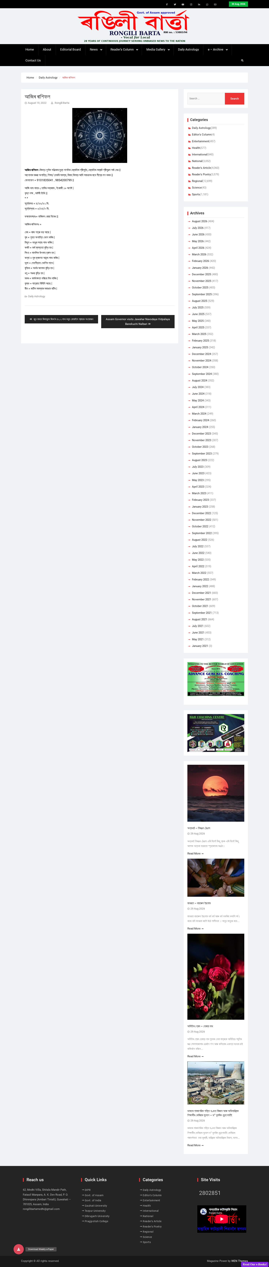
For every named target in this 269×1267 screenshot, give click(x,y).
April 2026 (198, 247)
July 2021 (197, 626)
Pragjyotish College (96, 1221)
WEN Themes (239, 1261)
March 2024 (199, 413)
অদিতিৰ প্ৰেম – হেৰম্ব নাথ (200, 1026)
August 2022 (199, 539)
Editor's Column (201, 134)
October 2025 (200, 287)
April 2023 (198, 486)
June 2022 (198, 553)
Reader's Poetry (201, 174)
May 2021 (198, 639)
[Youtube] (183, 4)
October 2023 (200, 446)
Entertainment (200, 141)
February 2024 (200, 420)
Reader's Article (201, 167)
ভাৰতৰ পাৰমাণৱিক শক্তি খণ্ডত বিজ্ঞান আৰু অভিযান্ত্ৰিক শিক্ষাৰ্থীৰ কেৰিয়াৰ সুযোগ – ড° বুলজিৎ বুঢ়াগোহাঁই (213, 1113)
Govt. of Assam (94, 1195)
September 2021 (202, 612)
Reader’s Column (122, 49)
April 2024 (198, 407)
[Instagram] (191, 4)
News (94, 49)
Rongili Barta (62, 102)
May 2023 (198, 480)
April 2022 (198, 566)
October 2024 (200, 367)
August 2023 (199, 460)
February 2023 (200, 500)
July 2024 (197, 387)
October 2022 (200, 526)
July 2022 (197, 546)
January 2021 (200, 646)
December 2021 (201, 593)
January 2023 (200, 506)
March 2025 (199, 334)
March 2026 (199, 254)
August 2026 (199, 221)
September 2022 (202, 533)
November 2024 (201, 360)
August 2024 (199, 380)
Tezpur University (95, 1210)
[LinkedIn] (199, 4)
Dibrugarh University (97, 1216)
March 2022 (199, 573)
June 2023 (198, 473)
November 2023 (201, 440)
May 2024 (198, 400)
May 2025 (198, 321)
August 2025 (199, 301)
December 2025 (201, 274)
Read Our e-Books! (255, 1264)
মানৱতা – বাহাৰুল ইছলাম (199, 903)
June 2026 (198, 234)
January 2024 (200, 427)
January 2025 (200, 347)
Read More (194, 853)
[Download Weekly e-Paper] (19, 1249)
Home (29, 49)
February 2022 (200, 579)
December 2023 (201, 433)
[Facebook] (167, 4)
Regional (197, 181)
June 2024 (198, 393)
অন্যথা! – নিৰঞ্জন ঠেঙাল (198, 828)
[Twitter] (175, 4)
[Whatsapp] (207, 4)
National (197, 161)
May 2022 (198, 559)
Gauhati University (96, 1205)
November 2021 (201, 599)
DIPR (88, 1189)
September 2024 (202, 374)
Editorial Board (70, 49)
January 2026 (200, 267)
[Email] (215, 4)
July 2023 (197, 466)
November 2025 (201, 281)
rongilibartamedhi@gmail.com (41, 1209)
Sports (196, 194)
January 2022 (200, 586)
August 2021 (199, 619)
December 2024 (201, 354)
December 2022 (201, 513)
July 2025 (197, 307)
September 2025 (202, 294)
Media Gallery (155, 49)
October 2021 (200, 606)
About (47, 49)
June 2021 (198, 632)
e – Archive (215, 49)
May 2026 (198, 241)
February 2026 (200, 261)
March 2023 (199, 493)
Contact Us (33, 60)
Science (197, 187)
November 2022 (201, 519)
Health (196, 148)
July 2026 (197, 228)
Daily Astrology (188, 49)
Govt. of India (93, 1200)
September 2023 (202, 453)
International (199, 154)
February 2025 (200, 340)
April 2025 (198, 327)
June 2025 (198, 314)
